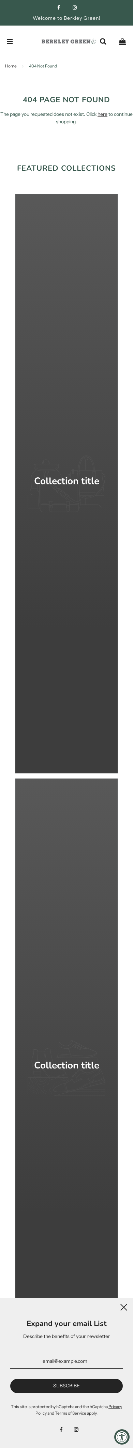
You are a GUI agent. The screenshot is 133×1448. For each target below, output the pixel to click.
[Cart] (122, 41)
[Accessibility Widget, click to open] (122, 1437)
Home (11, 65)
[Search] (103, 41)
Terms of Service (70, 1413)
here (102, 114)
